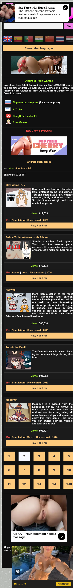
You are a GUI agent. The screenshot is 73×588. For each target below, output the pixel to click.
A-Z (29, 168)
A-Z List (17, 109)
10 (69, 470)
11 (9, 484)
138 (69, 484)
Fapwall (11, 289)
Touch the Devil (16, 347)
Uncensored (34, 220)
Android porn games (39, 161)
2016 (49, 272)
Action (15, 272)
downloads (21, 168)
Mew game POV (15, 184)
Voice (25, 272)
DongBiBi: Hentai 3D (24, 116)
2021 (45, 382)
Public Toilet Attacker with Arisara (27, 237)
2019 (45, 330)
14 (54, 484)
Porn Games (20, 122)
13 (39, 484)
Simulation (18, 220)
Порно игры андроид (25, 102)
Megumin (11, 399)
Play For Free (39, 225)
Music (30, 437)
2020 (45, 220)
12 (24, 484)
